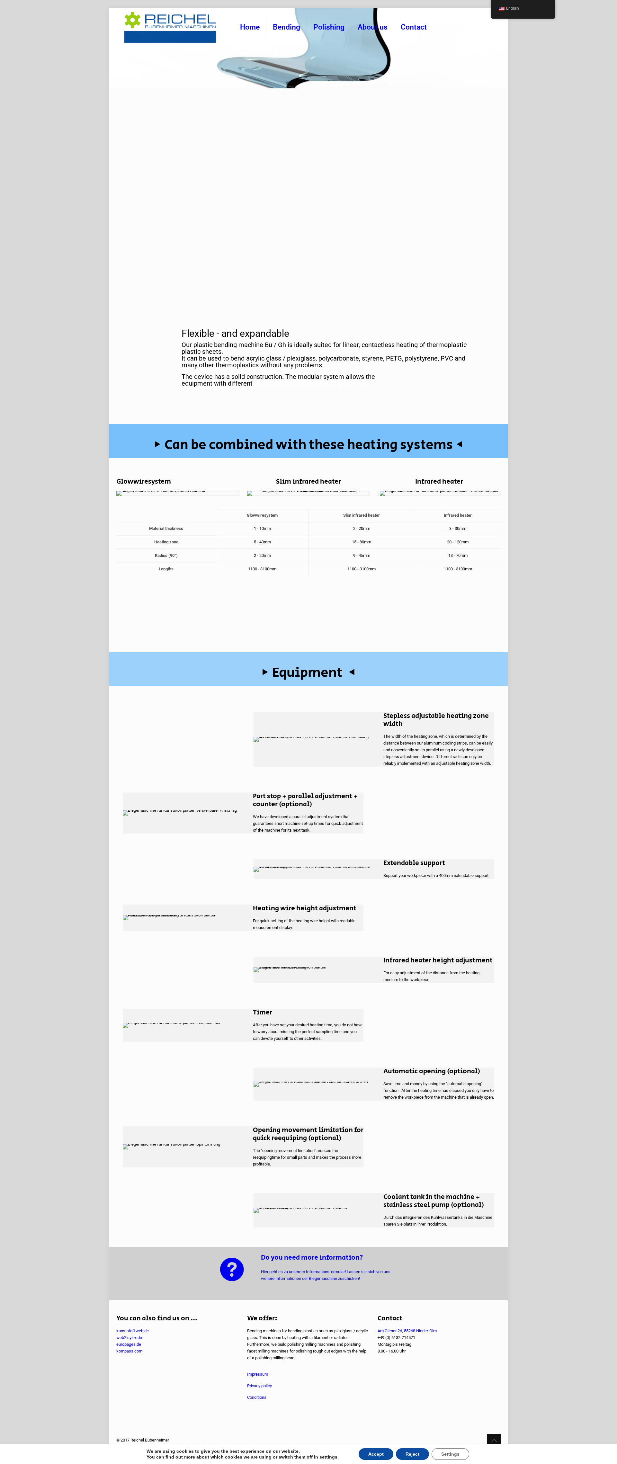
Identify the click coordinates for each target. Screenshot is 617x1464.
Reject (412, 1454)
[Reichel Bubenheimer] (170, 27)
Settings (450, 1454)
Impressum (257, 1374)
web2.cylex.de (129, 1337)
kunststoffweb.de (132, 1330)
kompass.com (129, 1351)
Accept (376, 1454)
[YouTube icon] (478, 1440)
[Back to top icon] (494, 1440)
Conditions (256, 1397)
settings (328, 1457)
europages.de (128, 1344)
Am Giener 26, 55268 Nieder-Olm (407, 1330)
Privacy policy (259, 1385)
